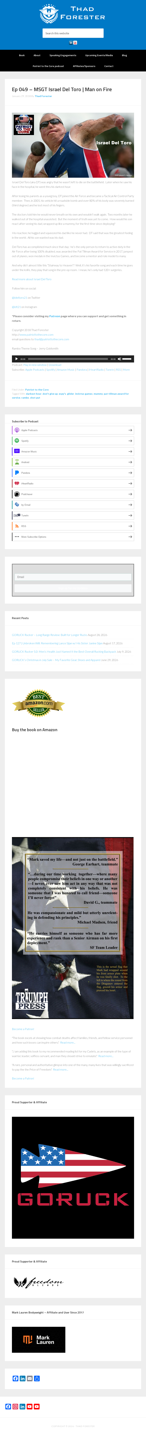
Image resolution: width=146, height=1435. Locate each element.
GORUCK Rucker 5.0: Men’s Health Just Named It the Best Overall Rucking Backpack (64, 651)
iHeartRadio (96, 369)
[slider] (127, 358)
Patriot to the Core (37, 389)
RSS (118, 369)
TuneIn (110, 369)
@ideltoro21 (19, 297)
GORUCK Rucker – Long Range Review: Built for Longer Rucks (49, 634)
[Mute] (119, 359)
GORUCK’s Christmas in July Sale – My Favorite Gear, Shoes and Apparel (56, 660)
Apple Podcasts (34, 369)
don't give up (50, 393)
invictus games (84, 393)
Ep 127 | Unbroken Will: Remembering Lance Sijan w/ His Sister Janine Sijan (57, 643)
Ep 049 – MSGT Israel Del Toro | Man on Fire (62, 89)
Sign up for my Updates (73, 588)
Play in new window (35, 364)
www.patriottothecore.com (36, 334)
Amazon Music (66, 369)
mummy (98, 393)
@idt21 (16, 306)
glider (70, 393)
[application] (73, 358)
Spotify (50, 369)
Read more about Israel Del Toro (31, 279)
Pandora (82, 369)
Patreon (54, 316)
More (126, 369)
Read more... (67, 1042)
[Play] (16, 359)
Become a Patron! (23, 1029)
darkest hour (33, 393)
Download (55, 364)
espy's (62, 393)
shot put (35, 397)
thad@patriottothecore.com (51, 339)
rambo (25, 397)
